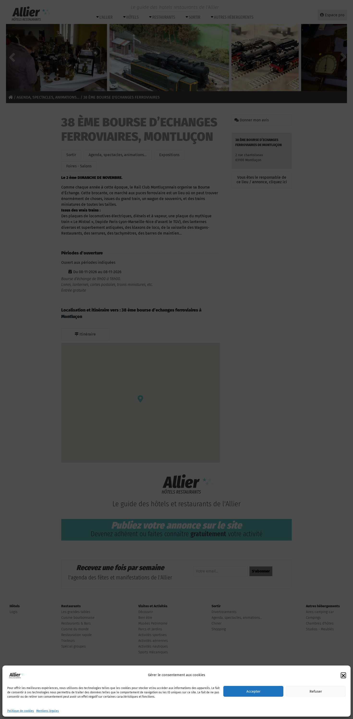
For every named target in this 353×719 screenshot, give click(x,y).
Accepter (253, 691)
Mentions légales (47, 711)
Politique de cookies (20, 711)
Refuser (316, 691)
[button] (343, 675)
